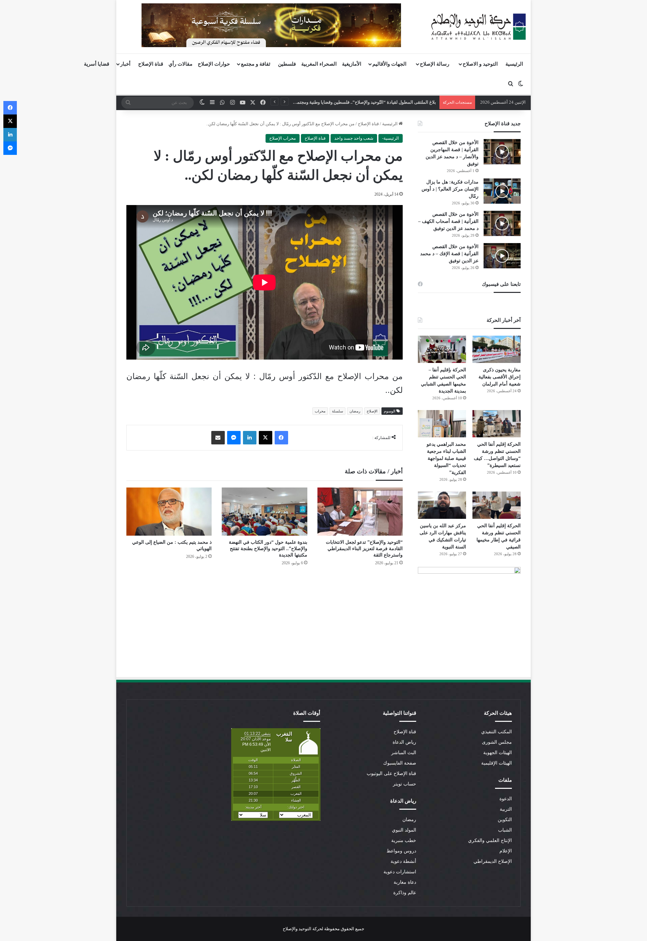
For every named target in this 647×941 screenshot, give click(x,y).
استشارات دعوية (399, 871)
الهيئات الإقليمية (496, 763)
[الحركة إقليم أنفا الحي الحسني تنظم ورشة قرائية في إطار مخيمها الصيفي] (496, 505)
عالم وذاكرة (404, 892)
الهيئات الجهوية (497, 752)
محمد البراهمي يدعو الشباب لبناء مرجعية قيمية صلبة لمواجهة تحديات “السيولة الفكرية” (446, 458)
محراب (320, 411)
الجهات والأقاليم (389, 64)
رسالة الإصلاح (434, 64)
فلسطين (287, 64)
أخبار (125, 64)
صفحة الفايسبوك (399, 763)
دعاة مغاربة (405, 882)
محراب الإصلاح (282, 138)
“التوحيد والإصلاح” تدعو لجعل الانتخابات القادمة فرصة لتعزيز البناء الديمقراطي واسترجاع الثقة (364, 549)
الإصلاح (372, 411)
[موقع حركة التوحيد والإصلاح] (478, 26)
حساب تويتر (404, 783)
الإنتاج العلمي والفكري (490, 840)
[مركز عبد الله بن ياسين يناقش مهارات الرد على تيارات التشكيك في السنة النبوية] (442, 505)
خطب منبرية (403, 840)
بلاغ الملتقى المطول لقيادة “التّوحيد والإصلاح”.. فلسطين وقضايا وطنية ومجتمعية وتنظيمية (355, 102)
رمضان (354, 411)
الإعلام (505, 850)
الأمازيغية (351, 64)
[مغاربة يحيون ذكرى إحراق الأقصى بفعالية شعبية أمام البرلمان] (496, 349)
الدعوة (505, 798)
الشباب (505, 830)
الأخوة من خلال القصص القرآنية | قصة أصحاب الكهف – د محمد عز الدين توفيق (448, 221)
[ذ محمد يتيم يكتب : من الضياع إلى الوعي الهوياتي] (169, 512)
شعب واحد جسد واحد (353, 138)
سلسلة (337, 411)
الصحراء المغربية (319, 64)
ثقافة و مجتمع (255, 64)
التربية (506, 809)
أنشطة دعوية (403, 861)
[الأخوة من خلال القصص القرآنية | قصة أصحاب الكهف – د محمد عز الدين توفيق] (502, 223)
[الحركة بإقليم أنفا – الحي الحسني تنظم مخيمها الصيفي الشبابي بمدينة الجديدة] (442, 349)
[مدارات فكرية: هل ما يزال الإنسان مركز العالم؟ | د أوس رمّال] (502, 191)
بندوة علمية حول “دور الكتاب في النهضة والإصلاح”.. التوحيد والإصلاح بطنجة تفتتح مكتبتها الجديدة (268, 549)
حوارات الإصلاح (214, 64)
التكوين (505, 819)
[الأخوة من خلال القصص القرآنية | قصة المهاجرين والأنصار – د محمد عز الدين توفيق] (502, 151)
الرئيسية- (390, 138)
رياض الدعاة (404, 742)
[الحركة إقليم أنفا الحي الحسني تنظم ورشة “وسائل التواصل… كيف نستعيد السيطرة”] (496, 423)
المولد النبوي (404, 830)
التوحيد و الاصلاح (480, 64)
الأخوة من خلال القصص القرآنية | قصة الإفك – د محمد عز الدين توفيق (449, 253)
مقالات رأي (180, 64)
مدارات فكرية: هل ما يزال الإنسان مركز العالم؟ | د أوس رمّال (450, 189)
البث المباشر (403, 752)
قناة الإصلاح (150, 64)
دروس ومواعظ (401, 850)
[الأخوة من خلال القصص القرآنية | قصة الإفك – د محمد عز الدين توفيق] (502, 255)
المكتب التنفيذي (496, 731)
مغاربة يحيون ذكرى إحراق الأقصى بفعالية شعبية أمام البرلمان (500, 377)
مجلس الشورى (497, 742)
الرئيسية (514, 64)
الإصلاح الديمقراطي (492, 861)
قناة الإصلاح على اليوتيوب (391, 773)
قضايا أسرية (96, 64)
